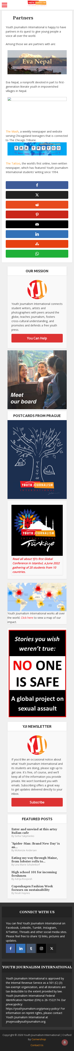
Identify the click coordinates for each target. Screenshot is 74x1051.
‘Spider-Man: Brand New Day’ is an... (35, 845)
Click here (27, 618)
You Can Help (37, 338)
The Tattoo (13, 163)
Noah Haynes (22, 893)
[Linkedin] (20, 948)
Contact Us (37, 1045)
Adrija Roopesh (23, 878)
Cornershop (39, 1039)
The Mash (12, 131)
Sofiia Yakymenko (24, 836)
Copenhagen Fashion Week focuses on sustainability (32, 887)
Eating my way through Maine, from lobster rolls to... (34, 859)
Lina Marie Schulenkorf (27, 864)
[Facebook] (10, 948)
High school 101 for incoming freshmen (34, 873)
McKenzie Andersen (26, 850)
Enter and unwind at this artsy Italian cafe (34, 830)
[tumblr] (31, 948)
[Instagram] (41, 948)
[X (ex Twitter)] (51, 948)
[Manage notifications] (65, 1042)
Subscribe (37, 802)
